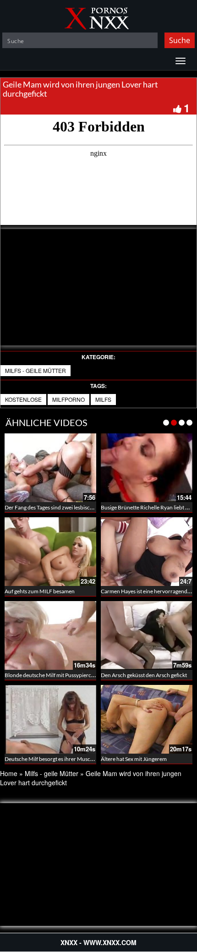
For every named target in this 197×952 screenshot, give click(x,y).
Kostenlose (23, 399)
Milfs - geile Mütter (35, 370)
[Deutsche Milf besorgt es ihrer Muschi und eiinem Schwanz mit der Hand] (50, 719)
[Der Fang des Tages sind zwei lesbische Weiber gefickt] (50, 467)
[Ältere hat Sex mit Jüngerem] (146, 719)
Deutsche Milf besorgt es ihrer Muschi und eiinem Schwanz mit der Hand (91, 758)
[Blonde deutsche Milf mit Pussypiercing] (50, 635)
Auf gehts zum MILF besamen (40, 591)
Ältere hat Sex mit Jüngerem (134, 758)
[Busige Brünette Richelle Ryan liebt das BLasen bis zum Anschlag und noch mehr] (146, 467)
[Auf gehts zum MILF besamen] (50, 551)
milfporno (68, 399)
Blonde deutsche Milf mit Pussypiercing (51, 675)
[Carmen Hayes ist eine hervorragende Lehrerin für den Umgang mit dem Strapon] (146, 551)
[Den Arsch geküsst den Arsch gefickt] (146, 635)
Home (8, 773)
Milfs (103, 399)
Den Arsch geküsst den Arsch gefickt (144, 675)
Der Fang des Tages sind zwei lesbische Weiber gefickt (68, 507)
